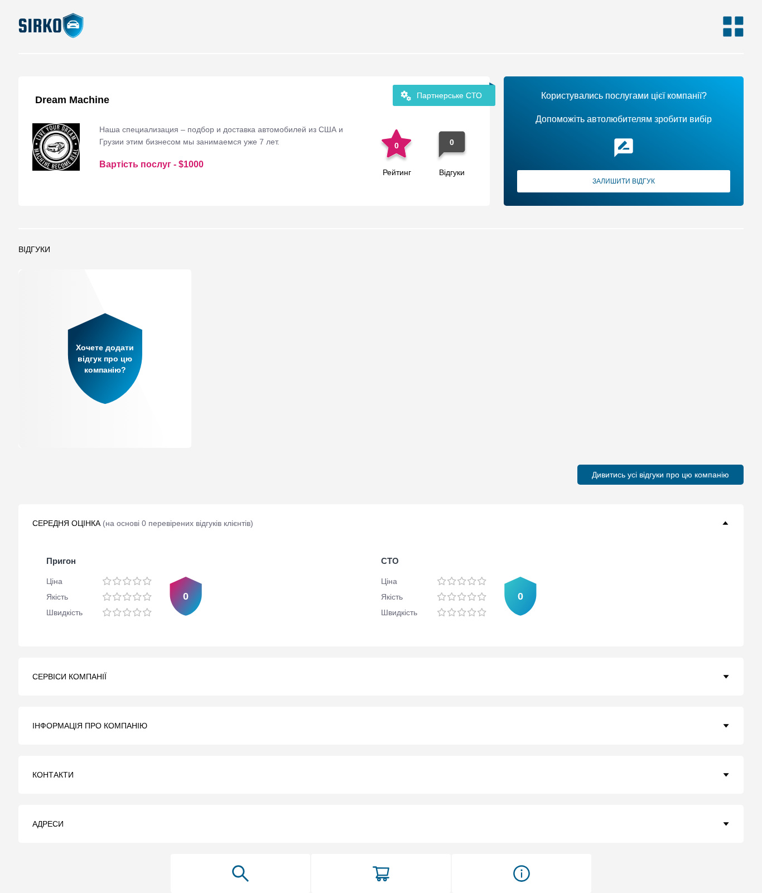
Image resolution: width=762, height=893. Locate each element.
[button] (381, 523)
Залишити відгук (623, 181)
